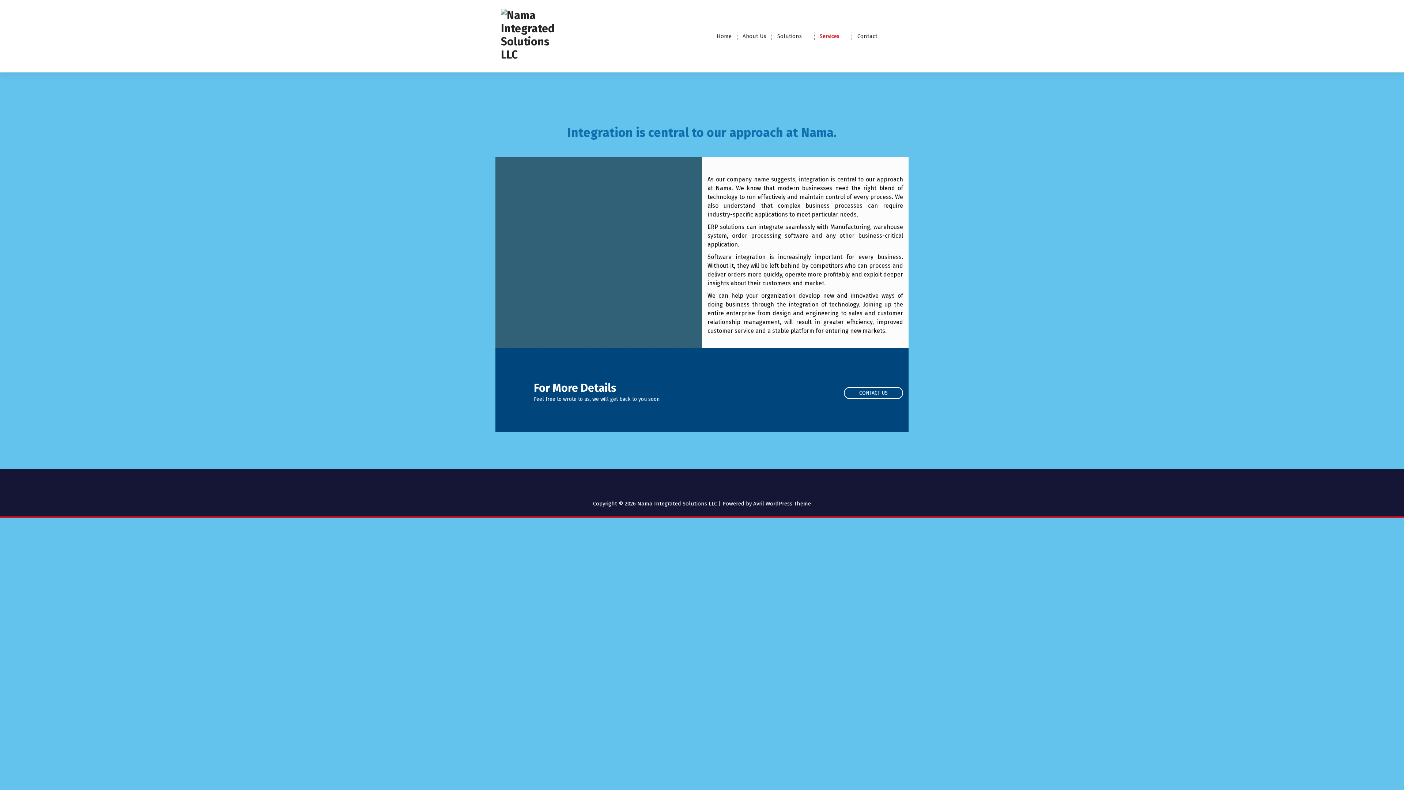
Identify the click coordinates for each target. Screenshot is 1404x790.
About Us (754, 36)
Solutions (789, 36)
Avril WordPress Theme (782, 503)
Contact (867, 36)
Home (724, 36)
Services (829, 36)
